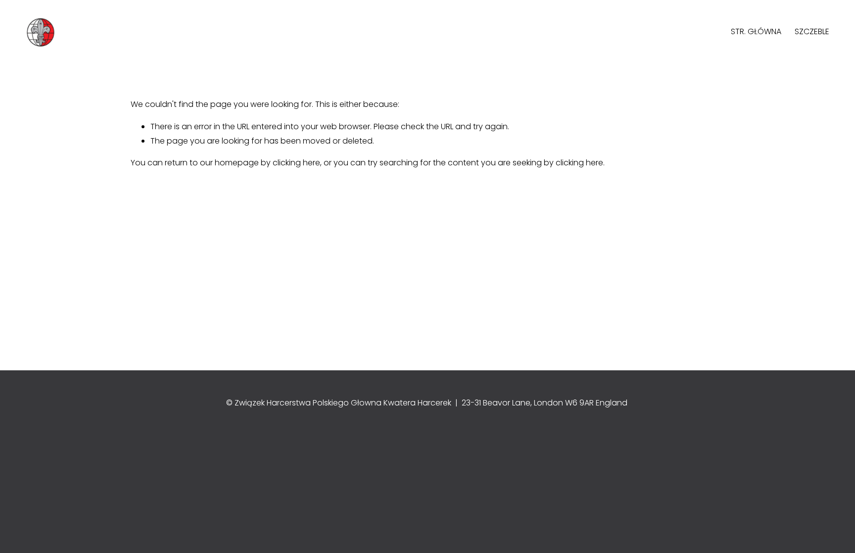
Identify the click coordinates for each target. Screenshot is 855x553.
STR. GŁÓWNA (756, 31)
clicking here (296, 162)
